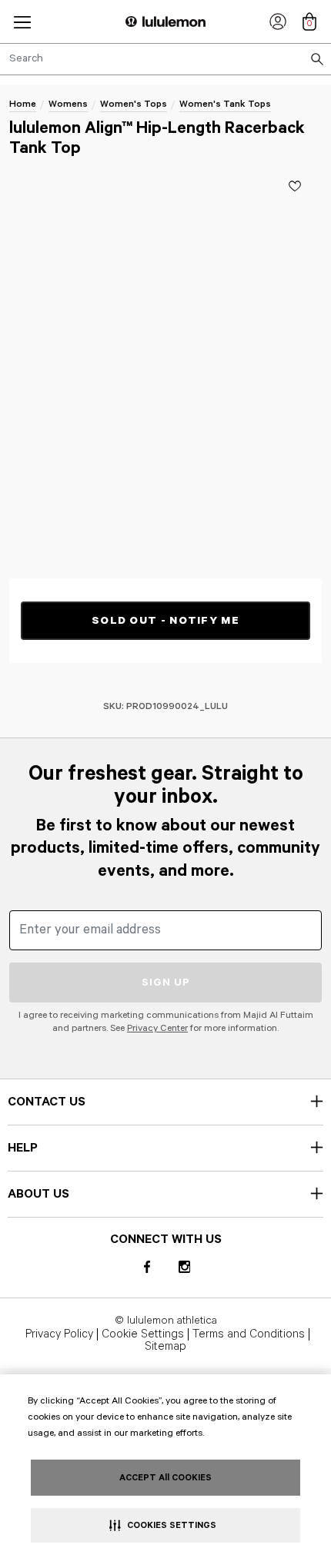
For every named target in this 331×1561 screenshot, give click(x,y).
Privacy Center (157, 1028)
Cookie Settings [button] (143, 1334)
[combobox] (165, 59)
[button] (22, 21)
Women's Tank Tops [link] (225, 104)
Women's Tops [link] (133, 104)
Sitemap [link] (165, 1347)
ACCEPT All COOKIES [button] (165, 1478)
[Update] (295, 186)
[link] (277, 21)
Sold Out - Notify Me (165, 621)
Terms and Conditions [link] (248, 1334)
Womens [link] (68, 104)
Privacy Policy (59, 1334)
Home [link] (22, 104)
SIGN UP (166, 982)
